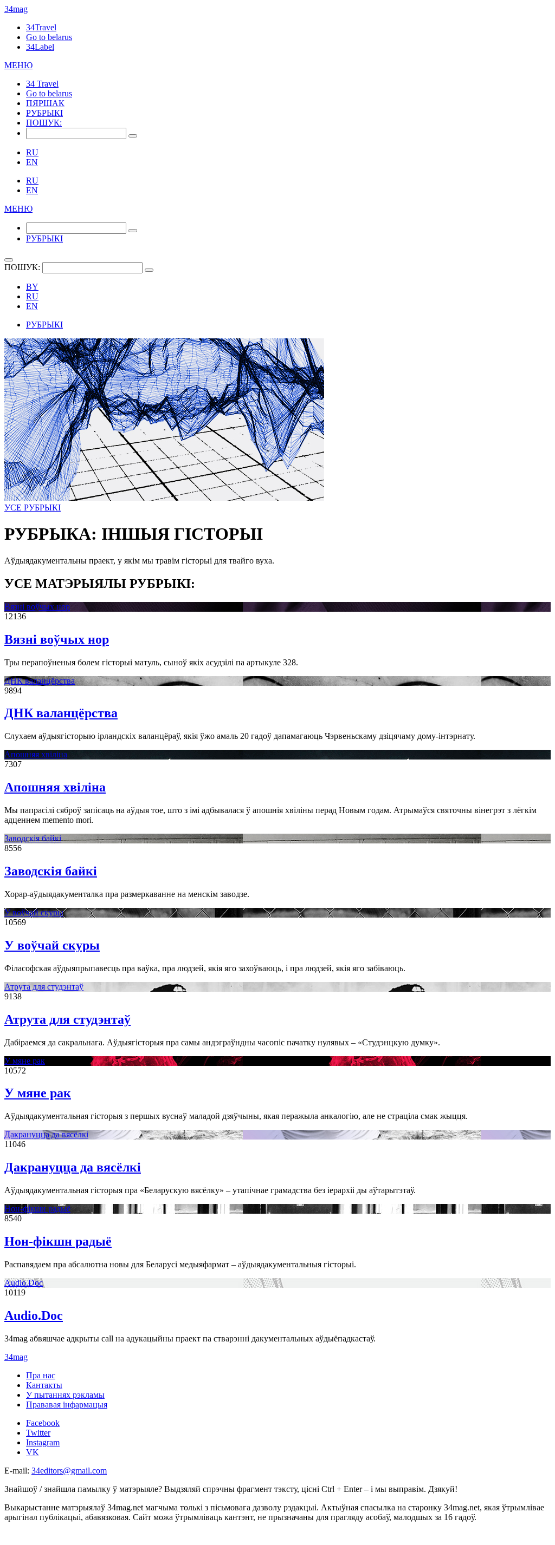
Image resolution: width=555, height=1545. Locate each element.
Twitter (38, 1432)
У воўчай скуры (33, 912)
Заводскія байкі (32, 838)
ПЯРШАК (45, 103)
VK (32, 1452)
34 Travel (42, 83)
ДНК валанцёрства (39, 680)
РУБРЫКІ (44, 112)
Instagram (43, 1442)
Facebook (43, 1423)
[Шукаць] (132, 136)
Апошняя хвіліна (35, 754)
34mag (16, 9)
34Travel (41, 27)
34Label (40, 46)
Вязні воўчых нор (37, 606)
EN (32, 162)
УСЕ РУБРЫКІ (32, 507)
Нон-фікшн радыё (37, 1208)
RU (32, 152)
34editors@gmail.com (69, 1470)
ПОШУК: (44, 122)
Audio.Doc (23, 1282)
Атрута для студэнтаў (43, 986)
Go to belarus (49, 37)
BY (32, 286)
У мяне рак (24, 1060)
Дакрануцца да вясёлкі (46, 1134)
